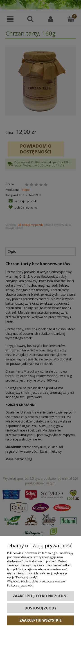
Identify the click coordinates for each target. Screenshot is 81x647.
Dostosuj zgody (40, 608)
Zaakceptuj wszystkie (41, 620)
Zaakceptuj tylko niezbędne (40, 595)
